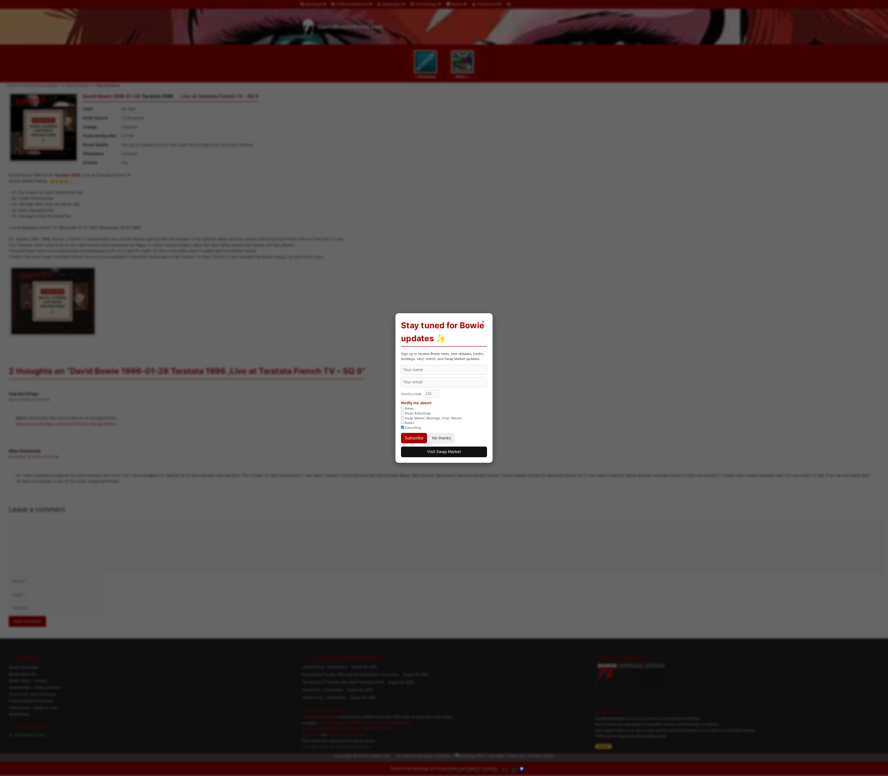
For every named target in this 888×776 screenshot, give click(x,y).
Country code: (412, 394)
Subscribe (414, 438)
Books (409, 423)
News (408, 408)
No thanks (441, 438)
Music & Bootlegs (417, 413)
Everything (412, 427)
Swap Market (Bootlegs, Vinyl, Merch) (433, 418)
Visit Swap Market (444, 451)
